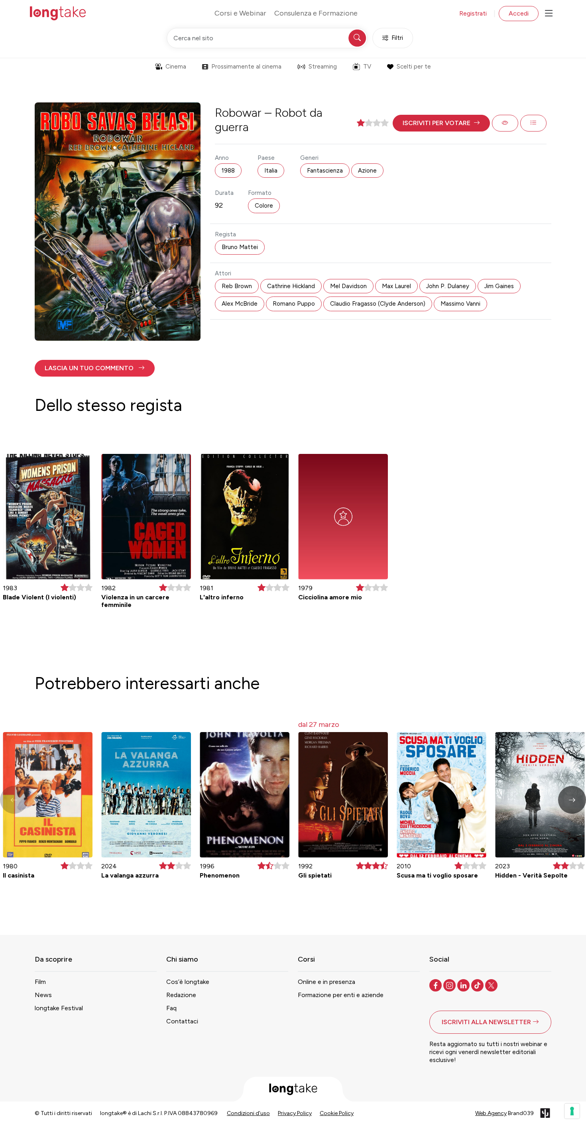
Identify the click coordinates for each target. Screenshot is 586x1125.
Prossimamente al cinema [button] (246, 66)
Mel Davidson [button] (348, 286)
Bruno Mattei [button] (240, 247)
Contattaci (182, 1021)
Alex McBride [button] (240, 303)
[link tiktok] (478, 984)
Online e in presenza (326, 982)
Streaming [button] (323, 66)
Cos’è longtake (187, 982)
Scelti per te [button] (414, 66)
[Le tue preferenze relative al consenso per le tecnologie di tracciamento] (572, 1111)
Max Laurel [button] (396, 286)
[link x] (492, 984)
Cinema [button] (175, 66)
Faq (171, 1008)
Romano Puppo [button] (294, 303)
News (43, 995)
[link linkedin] (464, 984)
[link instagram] (450, 984)
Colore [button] (264, 205)
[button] (441, 123)
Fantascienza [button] (325, 170)
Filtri (397, 37)
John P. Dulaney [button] (447, 286)
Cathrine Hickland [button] (291, 286)
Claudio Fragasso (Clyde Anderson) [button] (377, 303)
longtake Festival (59, 1008)
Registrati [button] (473, 13)
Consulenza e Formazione (316, 13)
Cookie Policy (337, 1113)
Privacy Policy (295, 1113)
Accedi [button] (519, 13)
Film (40, 982)
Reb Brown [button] (237, 286)
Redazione (181, 995)
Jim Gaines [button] (499, 286)
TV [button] (367, 66)
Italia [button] (270, 170)
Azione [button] (367, 170)
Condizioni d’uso (248, 1113)
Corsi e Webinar (240, 13)
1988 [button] (228, 170)
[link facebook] (436, 984)
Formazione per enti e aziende (340, 995)
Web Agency (491, 1113)
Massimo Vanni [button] (460, 303)
